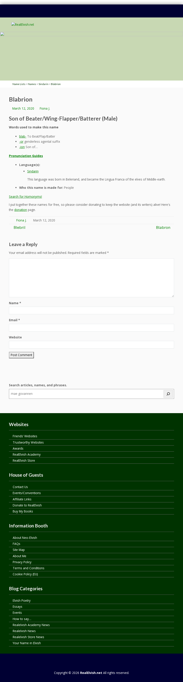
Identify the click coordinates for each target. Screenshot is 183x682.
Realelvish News (24, 631)
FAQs (16, 544)
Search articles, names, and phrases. (38, 385)
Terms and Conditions (28, 568)
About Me (19, 556)
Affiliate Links (22, 499)
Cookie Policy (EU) (25, 574)
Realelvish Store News (28, 637)
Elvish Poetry (22, 600)
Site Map (19, 550)
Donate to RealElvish (27, 505)
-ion (22, 147)
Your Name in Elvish (27, 643)
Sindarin (33, 171)
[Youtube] (95, 13)
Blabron (163, 227)
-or (21, 141)
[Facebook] (78, 13)
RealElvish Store (24, 460)
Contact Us (20, 487)
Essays (17, 606)
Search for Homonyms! (25, 196)
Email (14, 320)
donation (20, 210)
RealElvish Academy (27, 454)
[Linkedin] (87, 13)
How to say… (22, 619)
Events (17, 612)
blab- (22, 136)
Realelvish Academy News (31, 625)
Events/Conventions (27, 493)
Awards (18, 448)
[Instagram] (104, 13)
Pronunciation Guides (26, 156)
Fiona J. (45, 108)
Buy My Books (23, 511)
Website (15, 337)
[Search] (168, 394)
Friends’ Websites (25, 436)
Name (15, 303)
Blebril (19, 227)
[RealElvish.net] (22, 24)
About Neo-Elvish (25, 537)
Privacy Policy (22, 562)
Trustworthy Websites (28, 442)
